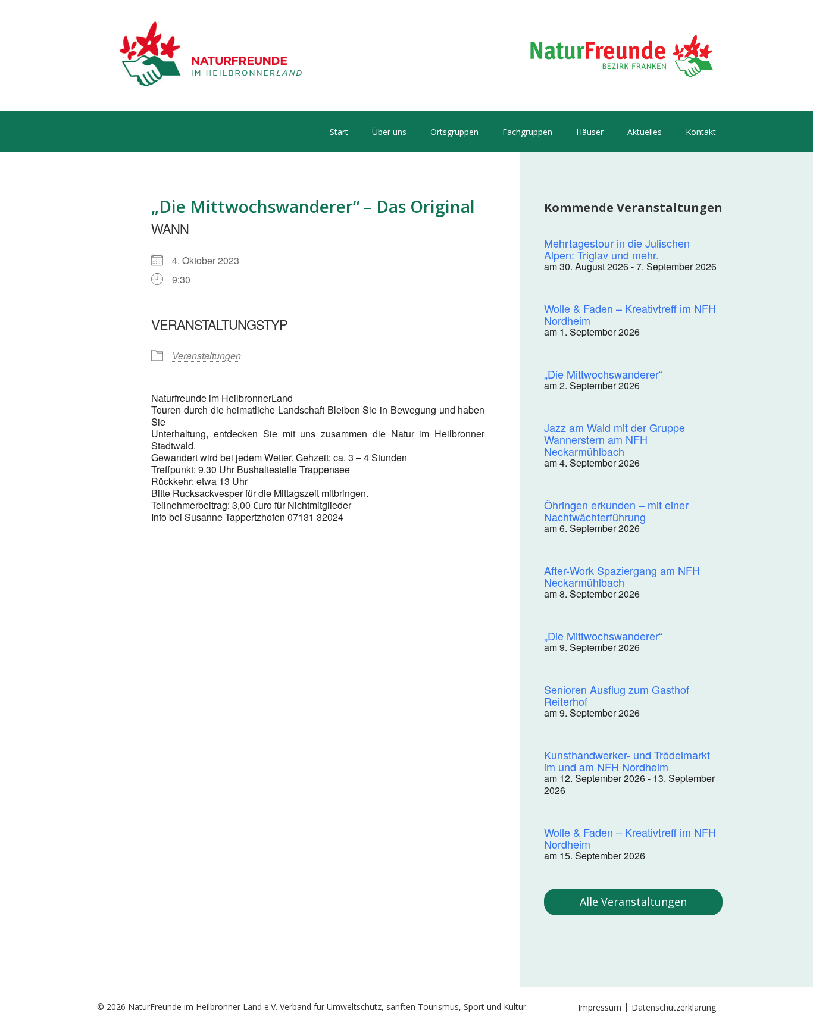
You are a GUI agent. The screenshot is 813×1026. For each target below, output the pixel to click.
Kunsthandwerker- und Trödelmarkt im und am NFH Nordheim (627, 760)
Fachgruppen (527, 131)
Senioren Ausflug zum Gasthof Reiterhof (616, 695)
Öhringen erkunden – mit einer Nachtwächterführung (616, 511)
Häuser (590, 131)
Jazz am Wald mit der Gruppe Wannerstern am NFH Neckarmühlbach (614, 439)
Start (339, 131)
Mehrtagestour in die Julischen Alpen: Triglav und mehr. (617, 249)
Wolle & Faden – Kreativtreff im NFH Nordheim (630, 314)
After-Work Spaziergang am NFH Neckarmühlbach (622, 576)
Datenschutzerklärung (673, 1007)
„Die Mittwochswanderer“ (603, 374)
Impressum (599, 1007)
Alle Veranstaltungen (633, 901)
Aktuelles (644, 131)
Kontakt (701, 131)
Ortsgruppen (454, 131)
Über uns (389, 131)
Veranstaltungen (206, 355)
